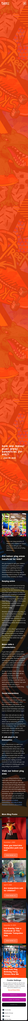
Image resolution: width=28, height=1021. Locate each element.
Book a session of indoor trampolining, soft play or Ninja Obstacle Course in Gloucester (12, 802)
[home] (5, 3)
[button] (24, 3)
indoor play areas (10, 596)
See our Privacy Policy (14, 990)
